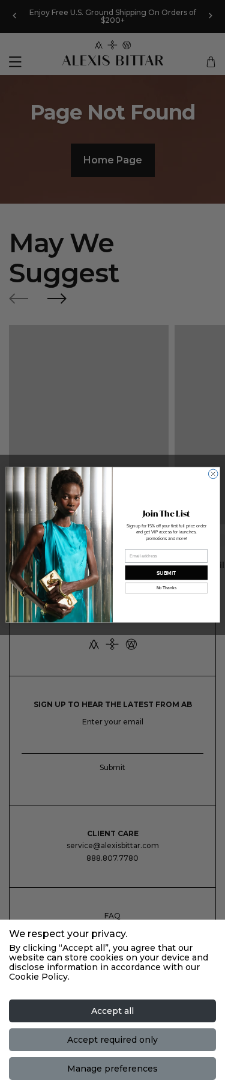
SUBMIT (166, 572)
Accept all (112, 1011)
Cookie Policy (38, 976)
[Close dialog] (213, 474)
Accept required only (112, 1039)
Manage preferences (112, 1068)
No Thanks (166, 587)
